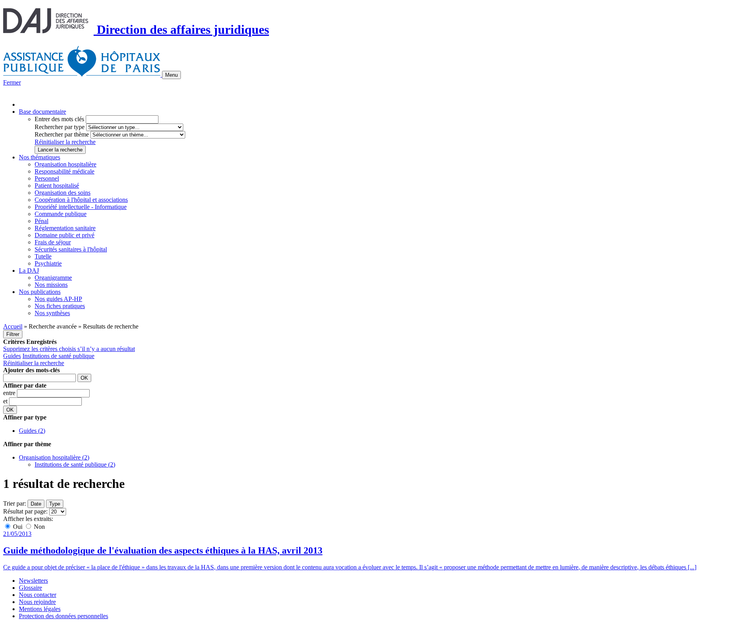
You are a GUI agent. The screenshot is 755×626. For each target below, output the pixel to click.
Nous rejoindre (37, 601)
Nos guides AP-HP (58, 298)
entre (10, 393)
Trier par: (14, 503)
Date (36, 504)
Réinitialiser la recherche (65, 141)
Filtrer (12, 334)
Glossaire (30, 587)
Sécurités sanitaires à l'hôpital (71, 249)
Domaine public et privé (64, 235)
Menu (171, 75)
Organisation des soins (62, 192)
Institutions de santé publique (58, 356)
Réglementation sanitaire (65, 228)
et (6, 401)
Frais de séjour (53, 242)
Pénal (41, 221)
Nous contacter (37, 594)
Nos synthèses (52, 313)
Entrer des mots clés (59, 119)
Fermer (12, 82)
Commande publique (61, 214)
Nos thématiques (39, 157)
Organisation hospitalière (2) (54, 457)
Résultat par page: (25, 511)
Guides (12, 356)
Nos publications (40, 291)
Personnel (47, 178)
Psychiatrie (48, 263)
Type (54, 504)
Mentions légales (40, 609)
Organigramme (53, 277)
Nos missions (51, 284)
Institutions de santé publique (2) (75, 464)
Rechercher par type (60, 127)
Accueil (12, 326)
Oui (17, 526)
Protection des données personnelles (63, 616)
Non (38, 526)
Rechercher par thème (62, 134)
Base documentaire (42, 111)
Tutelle (43, 256)
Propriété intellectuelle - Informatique (81, 206)
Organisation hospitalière (65, 164)
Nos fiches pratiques (60, 306)
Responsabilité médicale (64, 171)
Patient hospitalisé (57, 185)
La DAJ (29, 270)
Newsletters (33, 580)
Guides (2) (32, 430)
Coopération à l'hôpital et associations (81, 199)
